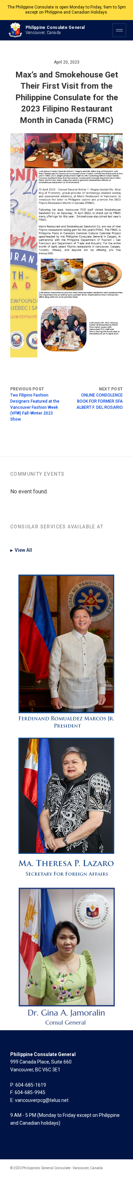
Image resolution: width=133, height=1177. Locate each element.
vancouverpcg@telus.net (42, 1100)
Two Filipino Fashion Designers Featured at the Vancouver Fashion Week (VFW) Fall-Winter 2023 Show (34, 407)
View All (21, 550)
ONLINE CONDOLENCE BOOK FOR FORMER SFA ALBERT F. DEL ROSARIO (99, 401)
